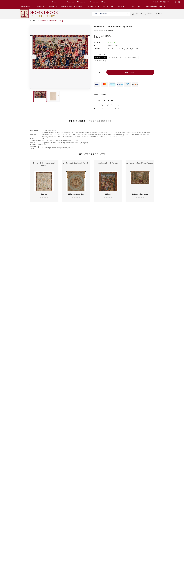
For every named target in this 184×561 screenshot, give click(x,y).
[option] (60, 57)
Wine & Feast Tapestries (139, 49)
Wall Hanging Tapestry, (125, 49)
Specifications (77, 121)
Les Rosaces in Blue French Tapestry (76, 163)
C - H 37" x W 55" (131, 57)
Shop (61, 2)
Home (54, 2)
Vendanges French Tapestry (108, 163)
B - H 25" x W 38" (115, 57)
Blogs (103, 2)
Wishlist (150, 14)
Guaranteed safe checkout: (102, 80)
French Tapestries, (113, 49)
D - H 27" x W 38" (101, 61)
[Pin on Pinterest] (112, 101)
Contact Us (94, 2)
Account (138, 14)
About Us (70, 2)
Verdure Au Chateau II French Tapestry (140, 163)
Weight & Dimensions (100, 121)
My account (81, 2)
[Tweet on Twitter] (108, 101)
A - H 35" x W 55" (100, 57)
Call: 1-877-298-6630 (162, 2)
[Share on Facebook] (105, 101)
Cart (161, 14)
